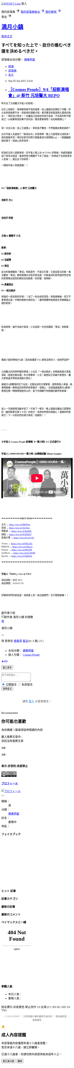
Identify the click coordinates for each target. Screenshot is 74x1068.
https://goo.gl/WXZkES (20, 534)
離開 (20, 1061)
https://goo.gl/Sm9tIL (21, 531)
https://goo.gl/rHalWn (22, 556)
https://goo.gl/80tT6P (22, 549)
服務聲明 (37, 1020)
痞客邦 (18, 640)
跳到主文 (6, 36)
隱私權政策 (61, 1016)
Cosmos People (31, 654)
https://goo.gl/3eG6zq (19, 527)
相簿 (11, 66)
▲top (4, 660)
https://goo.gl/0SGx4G (21, 543)
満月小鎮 (12, 27)
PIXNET (16, 1016)
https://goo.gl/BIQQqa (19, 524)
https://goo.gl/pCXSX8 (24, 553)
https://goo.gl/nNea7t (22, 546)
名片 (11, 74)
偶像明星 (29, 59)
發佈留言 (7, 688)
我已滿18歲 (8, 1061)
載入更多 (7, 667)
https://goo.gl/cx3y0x (24, 537)
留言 (25, 640)
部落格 (12, 70)
